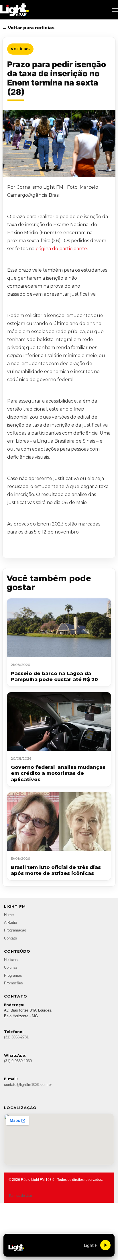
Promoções (13, 983)
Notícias (20, 49)
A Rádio (10, 923)
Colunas (10, 968)
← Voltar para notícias (28, 27)
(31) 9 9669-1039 (18, 1061)
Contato (10, 938)
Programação (15, 930)
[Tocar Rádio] (105, 1245)
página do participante (61, 248)
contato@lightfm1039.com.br (28, 1085)
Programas (13, 976)
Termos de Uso (20, 1196)
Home (9, 915)
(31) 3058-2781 (16, 1037)
